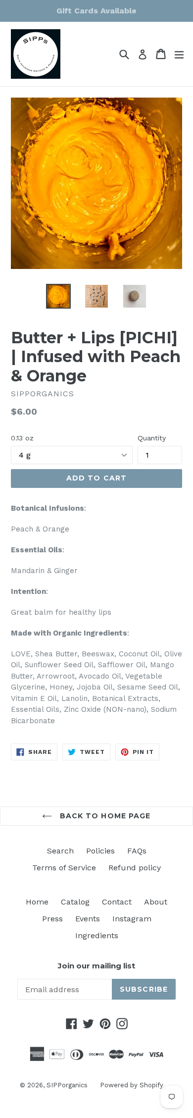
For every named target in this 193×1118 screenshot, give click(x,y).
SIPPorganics (67, 1085)
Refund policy (134, 867)
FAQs (136, 850)
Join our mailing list (96, 965)
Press (52, 918)
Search (60, 850)
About (155, 901)
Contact (117, 901)
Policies (100, 850)
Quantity (152, 438)
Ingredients (96, 935)
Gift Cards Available (96, 10)
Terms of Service (64, 867)
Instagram (131, 918)
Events (87, 918)
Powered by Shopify (131, 1085)
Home (37, 901)
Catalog (75, 901)
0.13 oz (22, 438)
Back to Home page (103, 815)
